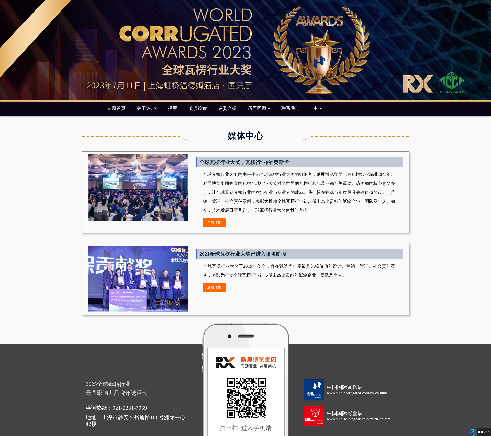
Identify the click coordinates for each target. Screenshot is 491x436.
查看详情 (214, 223)
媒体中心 (245, 136)
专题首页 (116, 108)
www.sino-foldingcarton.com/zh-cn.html (359, 419)
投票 (172, 108)
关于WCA (147, 108)
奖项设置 (197, 108)
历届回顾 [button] (257, 108)
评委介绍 (227, 108)
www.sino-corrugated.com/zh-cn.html (357, 393)
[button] (317, 108)
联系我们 (290, 108)
